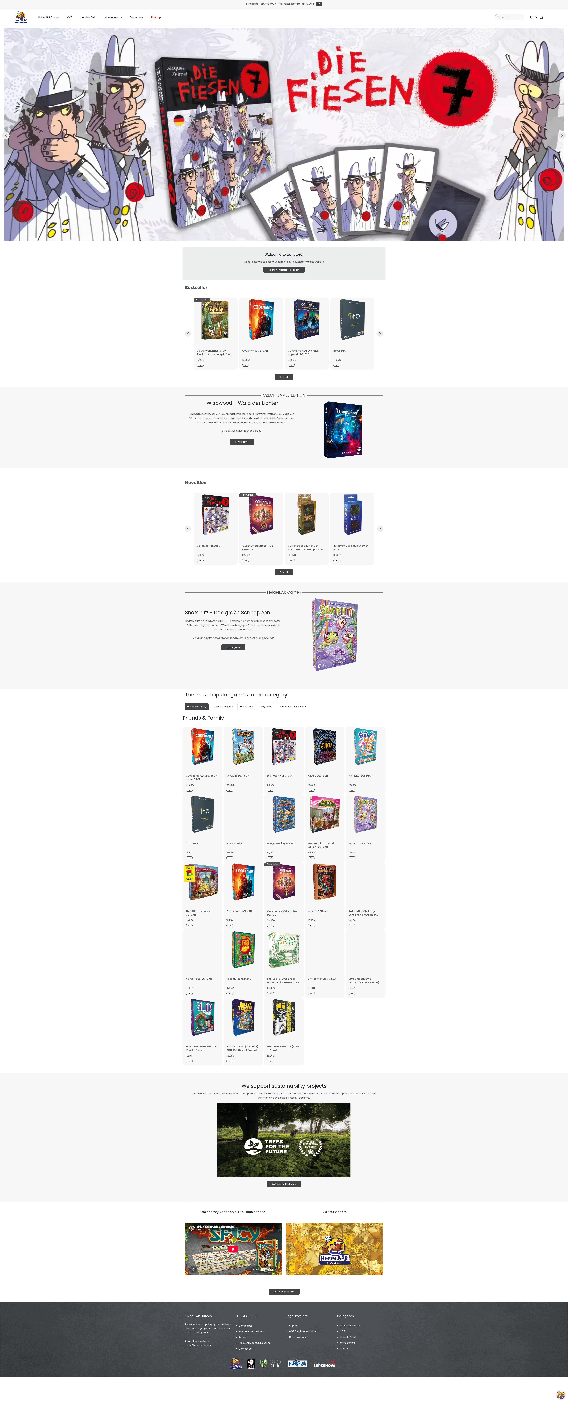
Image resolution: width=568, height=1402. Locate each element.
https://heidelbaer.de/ (198, 1345)
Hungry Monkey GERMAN (281, 843)
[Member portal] (536, 17)
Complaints (245, 1326)
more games (347, 1343)
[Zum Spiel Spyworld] (284, 30)
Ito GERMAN (340, 350)
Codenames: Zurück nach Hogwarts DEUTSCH (303, 352)
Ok (319, 3)
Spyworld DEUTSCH (237, 775)
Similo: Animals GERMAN (322, 979)
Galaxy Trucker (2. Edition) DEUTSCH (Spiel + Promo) (242, 1048)
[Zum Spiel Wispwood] (343, 401)
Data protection (298, 1337)
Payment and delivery (251, 1331)
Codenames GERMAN (255, 350)
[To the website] (334, 1225)
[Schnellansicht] (200, 365)
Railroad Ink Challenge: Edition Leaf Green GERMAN (283, 980)
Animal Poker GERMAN (199, 979)
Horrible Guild (348, 1337)
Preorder (345, 1348)
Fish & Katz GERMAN (360, 775)
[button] (532, 17)
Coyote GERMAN (317, 911)
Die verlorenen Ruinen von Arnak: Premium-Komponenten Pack (306, 549)
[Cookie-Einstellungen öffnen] (561, 1395)
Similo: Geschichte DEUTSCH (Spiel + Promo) (364, 980)
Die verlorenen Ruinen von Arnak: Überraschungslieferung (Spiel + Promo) (215, 354)
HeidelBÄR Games (350, 1325)
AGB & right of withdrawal (304, 1331)
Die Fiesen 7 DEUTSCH (209, 546)
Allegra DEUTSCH (318, 775)
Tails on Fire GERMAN (238, 979)
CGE (342, 1331)
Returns (243, 1337)
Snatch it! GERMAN (360, 843)
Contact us (245, 1348)
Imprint (293, 1325)
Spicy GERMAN (234, 843)
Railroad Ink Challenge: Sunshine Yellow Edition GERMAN (362, 914)
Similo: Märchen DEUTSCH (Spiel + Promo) (201, 1048)
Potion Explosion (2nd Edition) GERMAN (321, 845)
